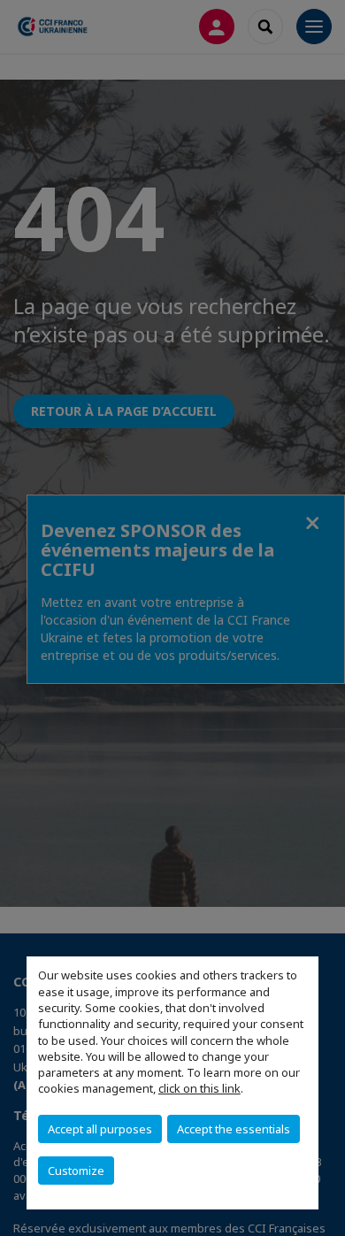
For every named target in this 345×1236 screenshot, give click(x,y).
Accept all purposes (100, 1129)
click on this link (199, 1088)
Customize (76, 1170)
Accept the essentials (233, 1129)
